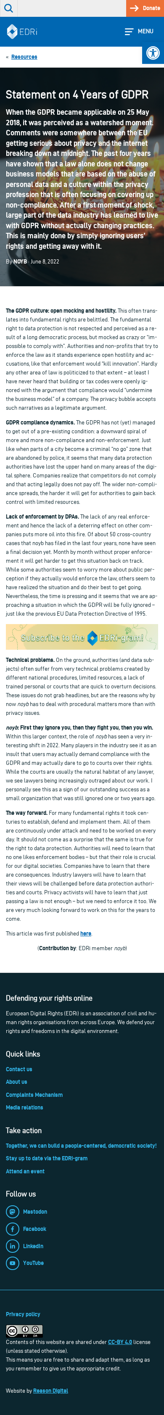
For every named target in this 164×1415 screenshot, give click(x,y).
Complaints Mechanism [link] (34, 1094)
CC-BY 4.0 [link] (120, 1342)
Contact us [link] (19, 1069)
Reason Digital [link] (50, 1390)
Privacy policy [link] (23, 1314)
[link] (153, 53)
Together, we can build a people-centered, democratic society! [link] (81, 1145)
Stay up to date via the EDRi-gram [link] (46, 1158)
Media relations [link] (24, 1107)
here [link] (85, 933)
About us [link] (16, 1081)
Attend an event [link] (25, 1171)
